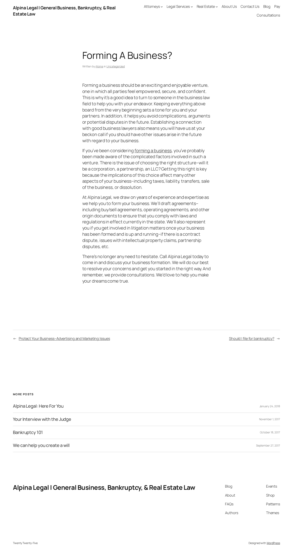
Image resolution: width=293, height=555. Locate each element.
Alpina (99, 66)
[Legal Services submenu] (192, 6)
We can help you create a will (41, 445)
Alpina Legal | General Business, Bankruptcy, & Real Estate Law (104, 487)
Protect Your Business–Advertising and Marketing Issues (64, 338)
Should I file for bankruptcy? (251, 338)
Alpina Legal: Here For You (38, 406)
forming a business (153, 151)
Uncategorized (115, 66)
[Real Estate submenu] (217, 6)
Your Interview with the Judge (42, 419)
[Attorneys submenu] (162, 6)
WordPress (273, 543)
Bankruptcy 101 (28, 432)
